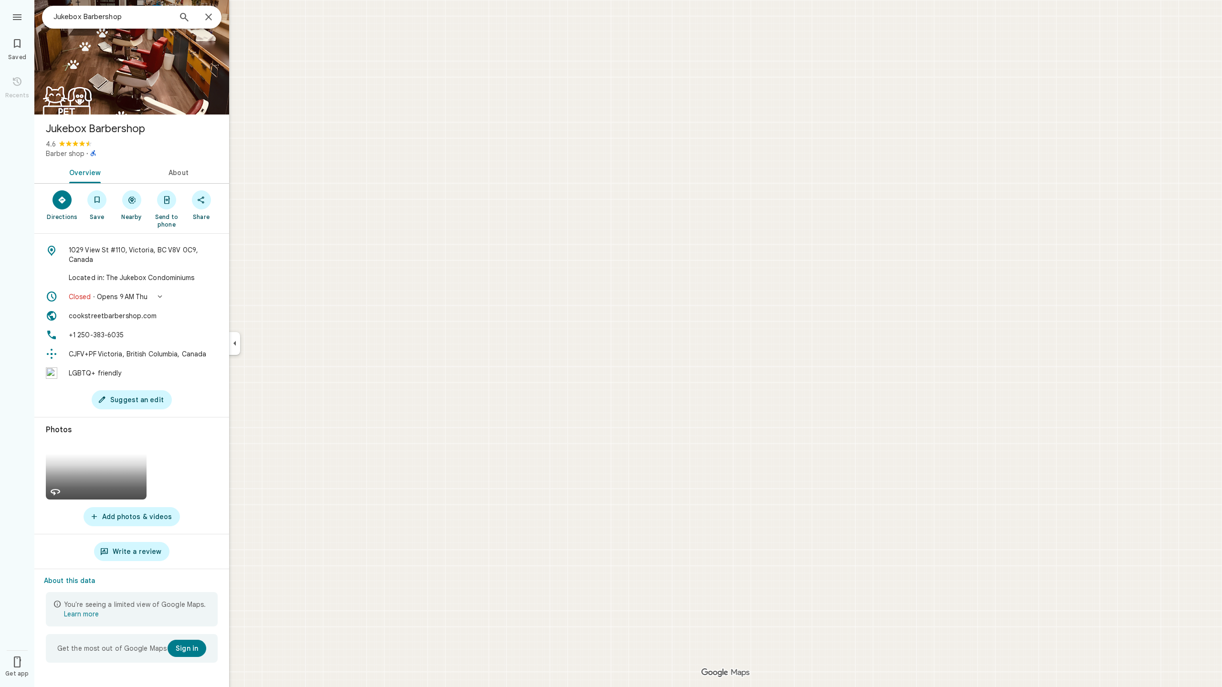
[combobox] (112, 16)
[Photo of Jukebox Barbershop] (131, 57)
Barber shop (65, 153)
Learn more (81, 614)
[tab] (83, 171)
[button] (131, 296)
